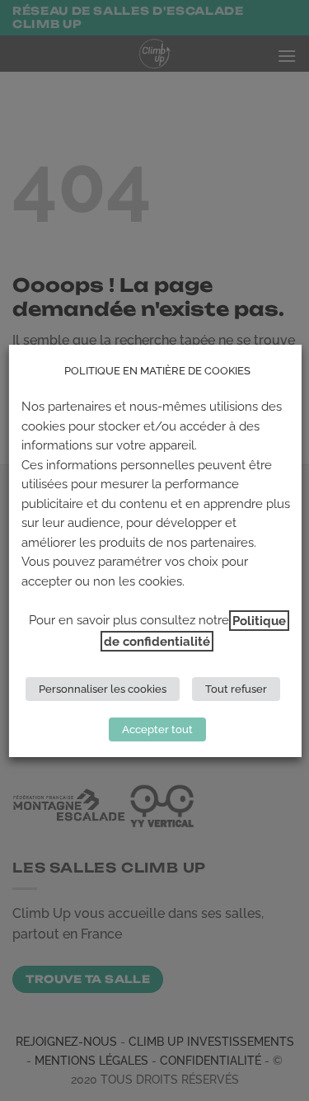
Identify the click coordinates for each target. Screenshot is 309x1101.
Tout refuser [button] (236, 689)
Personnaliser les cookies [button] (102, 689)
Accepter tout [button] (156, 729)
